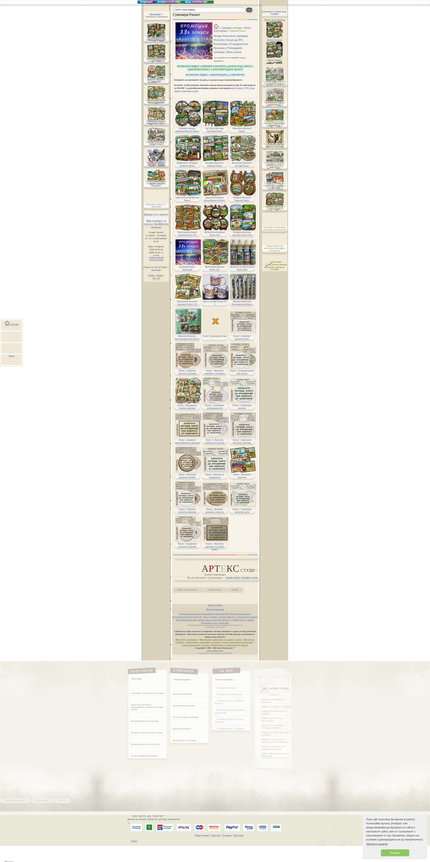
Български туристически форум (194, 614)
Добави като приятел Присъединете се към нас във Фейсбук (156, 219)
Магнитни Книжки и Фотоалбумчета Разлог (214, 199)
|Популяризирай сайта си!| (188, 620)
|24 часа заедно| (247, 620)
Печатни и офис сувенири (186, 717)
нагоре (234, 590)
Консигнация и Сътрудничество (231, 44)
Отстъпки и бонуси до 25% (228, 40)
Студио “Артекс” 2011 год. (156, 277)
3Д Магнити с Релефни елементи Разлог (187, 164)
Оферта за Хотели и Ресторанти (272, 719)
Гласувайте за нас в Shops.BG (215, 623)
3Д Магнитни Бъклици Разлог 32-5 (214, 233)
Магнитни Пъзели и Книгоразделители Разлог (187, 337)
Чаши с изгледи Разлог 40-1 (214, 302)
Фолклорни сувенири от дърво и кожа (220, 640)
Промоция (154, 14)
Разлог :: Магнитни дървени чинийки (187, 476)
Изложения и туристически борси (230, 645)
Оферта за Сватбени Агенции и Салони (273, 726)
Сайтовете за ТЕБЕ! (230, 620)
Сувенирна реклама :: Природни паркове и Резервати (229, 729)
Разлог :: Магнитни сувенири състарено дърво (214, 546)
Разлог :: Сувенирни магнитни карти (241, 510)
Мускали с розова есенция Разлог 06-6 (242, 268)
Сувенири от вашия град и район (274, 12)
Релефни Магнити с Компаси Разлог (215, 164)
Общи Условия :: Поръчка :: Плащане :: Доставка (219, 835)
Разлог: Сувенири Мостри (215, 336)
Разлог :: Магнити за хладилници (214, 476)
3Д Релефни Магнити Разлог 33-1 (214, 268)
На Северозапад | (180, 617)
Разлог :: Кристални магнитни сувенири (242, 441)
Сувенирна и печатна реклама (229, 694)
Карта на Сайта (215, 605)
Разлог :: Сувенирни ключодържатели (214, 406)
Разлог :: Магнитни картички (242, 476)
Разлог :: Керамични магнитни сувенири (187, 545)
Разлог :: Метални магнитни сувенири (187, 510)
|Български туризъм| (211, 620)
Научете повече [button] (377, 844)
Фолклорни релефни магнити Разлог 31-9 (187, 233)
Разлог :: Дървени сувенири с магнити (214, 510)
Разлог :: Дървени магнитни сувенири (187, 372)
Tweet (11, 356)
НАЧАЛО (14, 325)
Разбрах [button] (395, 852)
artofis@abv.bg (156, 258)
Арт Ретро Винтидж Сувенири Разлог (215, 129)
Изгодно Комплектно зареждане (231, 36)
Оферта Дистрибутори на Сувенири (275, 754)
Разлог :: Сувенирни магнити (241, 406)
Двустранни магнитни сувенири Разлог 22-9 (187, 302)
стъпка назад (214, 590)
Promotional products (240, 614)
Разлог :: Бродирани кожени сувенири (187, 406)
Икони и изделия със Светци (145, 744)
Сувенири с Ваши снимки (227, 52)
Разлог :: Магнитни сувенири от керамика (214, 372)
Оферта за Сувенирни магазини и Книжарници (275, 740)
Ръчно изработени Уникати (144, 756)
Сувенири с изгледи (231, 28)
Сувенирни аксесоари (184, 705)
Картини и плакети (182, 729)
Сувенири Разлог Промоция (187, 268)
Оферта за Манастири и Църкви (274, 712)
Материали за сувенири (184, 740)
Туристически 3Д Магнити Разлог (187, 199)
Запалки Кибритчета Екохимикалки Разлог (242, 302)
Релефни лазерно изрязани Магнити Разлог (187, 129)
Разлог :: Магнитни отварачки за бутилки (215, 441)
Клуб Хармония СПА (219, 614)
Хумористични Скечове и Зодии (147, 733)
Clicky (134, 841)
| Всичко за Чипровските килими (242, 617)
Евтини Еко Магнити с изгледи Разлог (242, 164)
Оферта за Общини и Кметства (273, 700)
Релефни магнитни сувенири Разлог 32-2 (242, 233)
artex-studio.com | (215, 651)
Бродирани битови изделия (144, 721)
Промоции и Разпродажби (228, 48)
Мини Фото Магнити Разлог (242, 129)
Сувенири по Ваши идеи (226, 687)
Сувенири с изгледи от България (147, 693)
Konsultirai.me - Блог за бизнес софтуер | (208, 617)
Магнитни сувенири (186, 640)
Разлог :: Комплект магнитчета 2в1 (242, 337)
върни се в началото (187, 590)
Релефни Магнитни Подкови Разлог (242, 199)
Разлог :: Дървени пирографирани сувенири (187, 441)
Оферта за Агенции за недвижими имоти (273, 747)
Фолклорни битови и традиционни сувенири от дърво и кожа (147, 707)
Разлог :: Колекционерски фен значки (242, 372)
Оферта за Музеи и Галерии (276, 706)
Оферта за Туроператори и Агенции (276, 733)
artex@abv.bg (156, 260)
